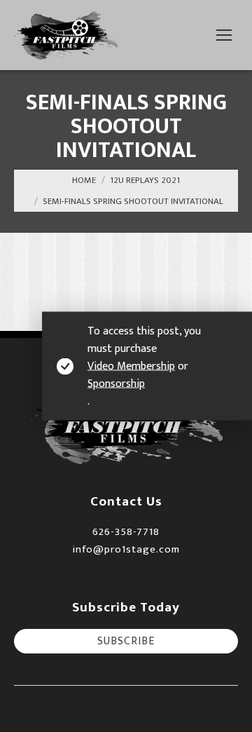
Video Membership (131, 366)
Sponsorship (116, 383)
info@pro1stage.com (126, 549)
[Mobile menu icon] (224, 35)
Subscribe (126, 641)
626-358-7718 (126, 532)
